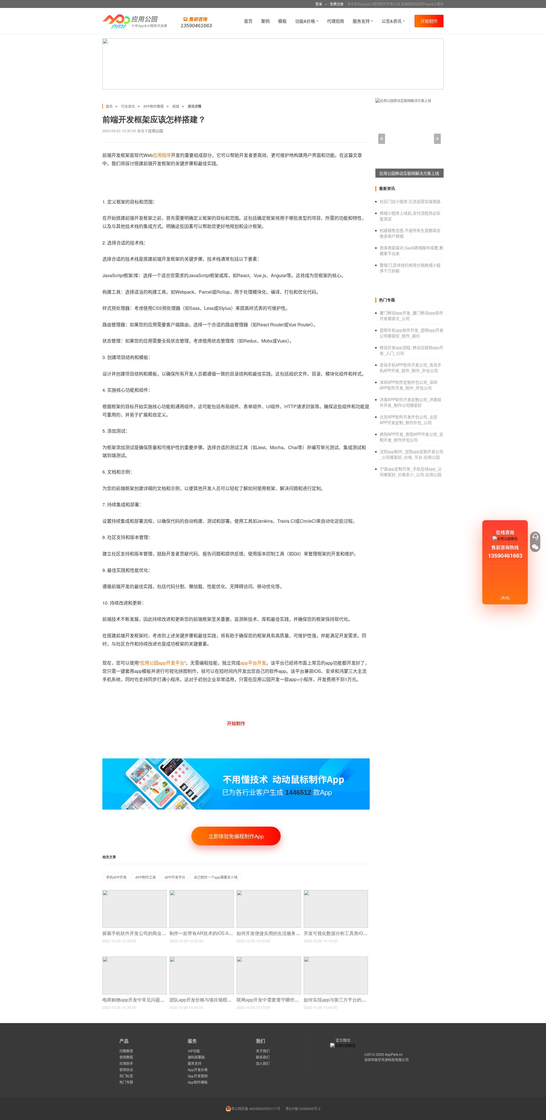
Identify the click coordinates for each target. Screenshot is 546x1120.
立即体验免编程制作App (236, 836)
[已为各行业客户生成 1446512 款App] (236, 760)
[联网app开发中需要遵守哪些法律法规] (269, 959)
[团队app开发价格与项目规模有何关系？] (201, 959)
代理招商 (335, 21)
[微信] (535, 547)
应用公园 (155, 130)
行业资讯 (128, 106)
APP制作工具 (145, 877)
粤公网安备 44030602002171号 (255, 1108)
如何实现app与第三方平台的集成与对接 (344, 999)
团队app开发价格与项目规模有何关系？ (210, 999)
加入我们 (263, 1063)
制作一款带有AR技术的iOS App (202, 933)
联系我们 (263, 1057)
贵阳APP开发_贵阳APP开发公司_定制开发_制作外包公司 (411, 437)
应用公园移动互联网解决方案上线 (409, 173)
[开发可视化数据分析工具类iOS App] (336, 892)
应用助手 (126, 1063)
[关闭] (505, 597)
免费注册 (337, 3)
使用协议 (126, 1069)
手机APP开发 (116, 877)
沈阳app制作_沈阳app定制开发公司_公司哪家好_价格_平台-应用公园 (411, 454)
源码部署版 (196, 1057)
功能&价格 (305, 21)
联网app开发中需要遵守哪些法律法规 (275, 999)
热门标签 (126, 1075)
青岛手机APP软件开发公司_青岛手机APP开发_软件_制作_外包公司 (410, 367)
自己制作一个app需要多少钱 (215, 877)
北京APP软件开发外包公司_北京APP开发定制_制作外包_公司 (408, 419)
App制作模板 (198, 1082)
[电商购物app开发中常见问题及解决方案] (134, 959)
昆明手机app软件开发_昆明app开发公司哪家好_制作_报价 (411, 333)
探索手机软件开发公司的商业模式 (137, 933)
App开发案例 (198, 1075)
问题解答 (126, 1050)
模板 (282, 21)
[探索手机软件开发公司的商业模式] (134, 892)
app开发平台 (171, 662)
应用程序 (162, 155)
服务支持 (362, 21)
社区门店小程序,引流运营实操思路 (410, 201)
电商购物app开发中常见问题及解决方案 (143, 999)
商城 (175, 106)
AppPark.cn (394, 1054)
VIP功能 (194, 1050)
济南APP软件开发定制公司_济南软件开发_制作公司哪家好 (410, 402)
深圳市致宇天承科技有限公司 (386, 1059)
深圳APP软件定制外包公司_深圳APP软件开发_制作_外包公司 (408, 385)
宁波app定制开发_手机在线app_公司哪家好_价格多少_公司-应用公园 (411, 471)
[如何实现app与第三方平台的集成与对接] (336, 959)
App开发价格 (198, 1069)
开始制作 (429, 21)
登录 (318, 3)
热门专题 (126, 1082)
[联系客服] (535, 537)
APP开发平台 (175, 877)
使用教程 (126, 1057)
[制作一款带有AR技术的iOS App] (201, 892)
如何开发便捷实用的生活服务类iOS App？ (280, 933)
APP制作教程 (153, 106)
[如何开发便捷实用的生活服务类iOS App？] (269, 892)
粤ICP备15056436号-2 (303, 1108)
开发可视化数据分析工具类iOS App (340, 933)
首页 (248, 21)
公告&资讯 (392, 21)
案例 (265, 21)
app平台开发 (253, 662)
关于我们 (263, 1050)
